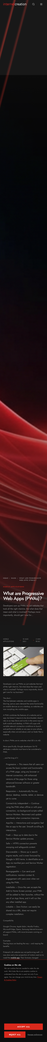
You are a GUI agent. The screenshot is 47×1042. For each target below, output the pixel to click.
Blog (13, 578)
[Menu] (41, 4)
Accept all (23, 1026)
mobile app (15, 957)
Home (5, 578)
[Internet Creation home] (15, 4)
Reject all (15, 1034)
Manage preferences (35, 1034)
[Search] (33, 4)
